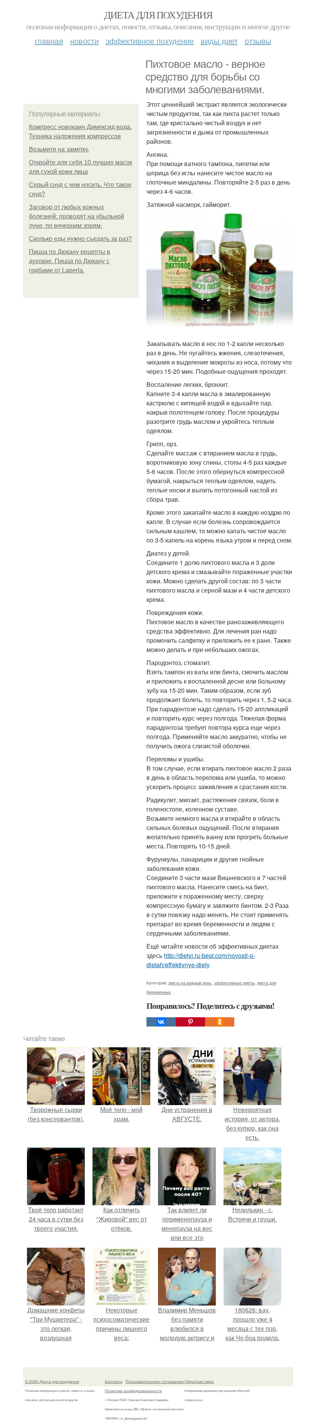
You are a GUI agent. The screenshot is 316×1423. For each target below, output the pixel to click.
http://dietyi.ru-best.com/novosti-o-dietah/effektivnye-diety (200, 960)
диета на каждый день (190, 982)
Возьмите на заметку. (59, 149)
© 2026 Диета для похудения (52, 1381)
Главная (49, 40)
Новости (84, 40)
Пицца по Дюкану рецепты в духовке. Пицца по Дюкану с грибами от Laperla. (69, 261)
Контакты (113, 1381)
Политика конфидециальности (133, 1390)
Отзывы (258, 40)
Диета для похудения (158, 14)
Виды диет (219, 40)
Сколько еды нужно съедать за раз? (80, 238)
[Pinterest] (190, 1022)
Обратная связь (199, 1381)
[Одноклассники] (219, 1022)
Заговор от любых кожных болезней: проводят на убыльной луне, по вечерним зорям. (76, 216)
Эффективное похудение (150, 40)
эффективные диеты (234, 982)
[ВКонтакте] (161, 1022)
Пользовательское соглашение (155, 1381)
